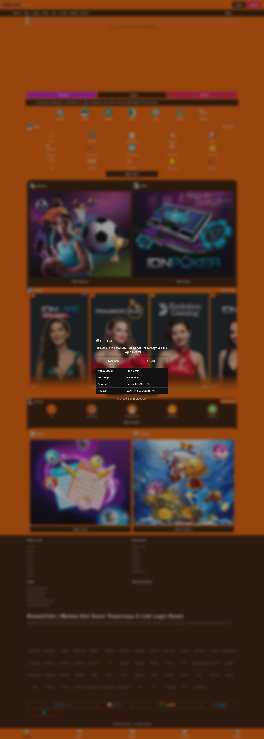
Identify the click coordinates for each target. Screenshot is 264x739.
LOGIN (150, 361)
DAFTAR (113, 361)
